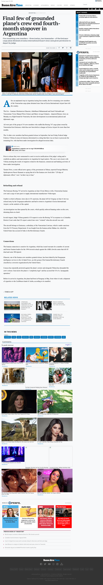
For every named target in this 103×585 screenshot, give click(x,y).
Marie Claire (28, 569)
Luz (87, 569)
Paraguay (36, 337)
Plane (13, 337)
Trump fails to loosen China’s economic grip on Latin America (58, 316)
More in (5, 503)
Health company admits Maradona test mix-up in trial (59, 303)
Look (82, 569)
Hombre (50, 569)
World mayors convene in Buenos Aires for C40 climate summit (22, 534)
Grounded (7, 337)
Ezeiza (19, 337)
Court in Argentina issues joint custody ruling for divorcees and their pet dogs (26, 541)
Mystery (51, 337)
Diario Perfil (14, 569)
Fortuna (43, 569)
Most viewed (82, 12)
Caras (21, 569)
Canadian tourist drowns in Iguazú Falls (15, 537)
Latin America (45, 5)
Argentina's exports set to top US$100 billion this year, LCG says (28, 149)
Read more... (16, 146)
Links (63, 337)
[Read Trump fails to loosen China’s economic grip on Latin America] (44, 315)
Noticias (36, 569)
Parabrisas (58, 569)
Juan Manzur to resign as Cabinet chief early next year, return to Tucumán (25, 544)
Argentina (28, 5)
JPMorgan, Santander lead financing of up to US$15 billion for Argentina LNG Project (27, 305)
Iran (31, 337)
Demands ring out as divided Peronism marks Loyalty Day (20, 547)
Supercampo (67, 569)
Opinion (72, 5)
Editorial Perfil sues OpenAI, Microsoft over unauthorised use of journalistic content (26, 318)
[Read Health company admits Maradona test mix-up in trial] (44, 302)
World (53, 5)
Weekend (75, 569)
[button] (70, 54)
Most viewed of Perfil (88, 53)
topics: (6, 335)
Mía (91, 569)
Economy (36, 5)
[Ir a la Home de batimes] (51, 560)
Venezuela (25, 337)
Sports (66, 5)
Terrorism (44, 337)
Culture (59, 5)
